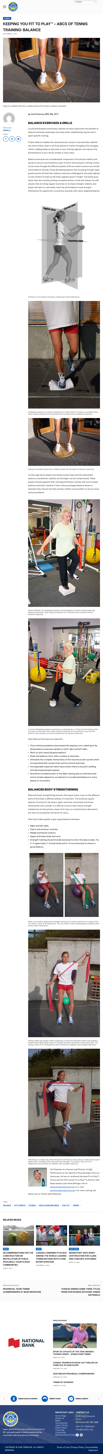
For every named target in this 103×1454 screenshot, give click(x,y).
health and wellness (49, 1205)
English (78, 2)
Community (60, 1432)
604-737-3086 (83, 1426)
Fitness (7, 18)
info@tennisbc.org (84, 1429)
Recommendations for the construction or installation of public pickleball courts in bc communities (18, 1259)
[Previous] (4, 1398)
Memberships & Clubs (65, 1435)
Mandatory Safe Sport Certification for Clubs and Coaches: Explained (82, 1256)
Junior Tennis (61, 1425)
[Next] (98, 1398)
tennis (76, 1205)
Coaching (59, 1430)
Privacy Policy (77, 1447)
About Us (59, 1418)
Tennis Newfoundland (27, 1399)
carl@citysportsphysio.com (62, 1190)
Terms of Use (63, 1447)
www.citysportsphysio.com (62, 1187)
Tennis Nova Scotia (81, 1399)
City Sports (19, 1205)
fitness (32, 1205)
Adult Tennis (61, 1427)
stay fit (66, 1205)
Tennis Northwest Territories (53, 1399)
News (58, 1420)
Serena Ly (7, 130)
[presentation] (18, 1235)
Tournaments (61, 1423)
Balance (7, 1205)
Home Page (60, 1416)
